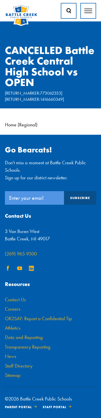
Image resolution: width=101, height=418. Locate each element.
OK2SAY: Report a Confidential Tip (38, 318)
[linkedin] (31, 269)
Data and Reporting (24, 337)
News (10, 356)
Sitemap (13, 375)
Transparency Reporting (27, 347)
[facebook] (8, 269)
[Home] (21, 25)
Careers (12, 309)
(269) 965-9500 (21, 254)
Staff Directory (18, 366)
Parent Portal (18, 407)
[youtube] (20, 269)
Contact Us (15, 299)
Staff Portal (54, 407)
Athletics (12, 328)
